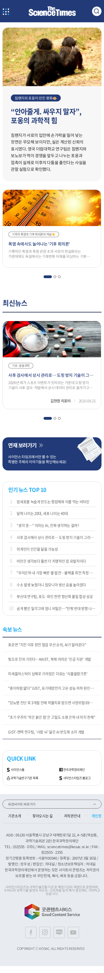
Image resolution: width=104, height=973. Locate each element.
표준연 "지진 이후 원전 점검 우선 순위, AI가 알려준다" (47, 644)
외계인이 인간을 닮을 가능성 (37, 549)
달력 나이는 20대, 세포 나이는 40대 (42, 513)
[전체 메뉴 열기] (5, 12)
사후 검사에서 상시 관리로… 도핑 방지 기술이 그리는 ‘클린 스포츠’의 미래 (56, 537)
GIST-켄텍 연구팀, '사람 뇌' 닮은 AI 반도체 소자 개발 (46, 731)
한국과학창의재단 (74, 770)
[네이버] (59, 932)
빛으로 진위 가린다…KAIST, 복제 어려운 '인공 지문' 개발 (49, 659)
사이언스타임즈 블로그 (77, 778)
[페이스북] (31, 932)
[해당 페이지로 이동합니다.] (51, 30)
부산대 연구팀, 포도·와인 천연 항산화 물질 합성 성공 (55, 596)
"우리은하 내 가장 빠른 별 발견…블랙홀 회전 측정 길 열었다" (56, 572)
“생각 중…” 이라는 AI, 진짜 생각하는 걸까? (48, 525)
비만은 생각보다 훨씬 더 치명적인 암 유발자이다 (51, 561)
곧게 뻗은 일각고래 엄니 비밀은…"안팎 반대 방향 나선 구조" (56, 608)
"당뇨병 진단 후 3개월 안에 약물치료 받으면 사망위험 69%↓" (52, 702)
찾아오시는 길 (42, 815)
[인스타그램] (45, 932)
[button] (47, 277)
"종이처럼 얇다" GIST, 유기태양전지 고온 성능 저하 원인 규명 (52, 688)
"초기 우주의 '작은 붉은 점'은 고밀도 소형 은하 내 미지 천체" (51, 717)
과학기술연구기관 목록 (24, 778)
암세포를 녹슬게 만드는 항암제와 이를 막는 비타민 (53, 501)
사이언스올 (17, 770)
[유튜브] (73, 932)
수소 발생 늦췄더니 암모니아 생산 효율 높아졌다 (51, 584)
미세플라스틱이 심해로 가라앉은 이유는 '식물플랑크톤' (48, 673)
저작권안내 (72, 815)
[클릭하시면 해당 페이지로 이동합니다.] (52, 11)
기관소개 (14, 815)
